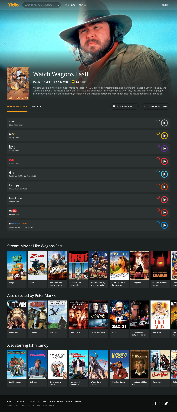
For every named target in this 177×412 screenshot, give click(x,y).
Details (36, 106)
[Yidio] (13, 5)
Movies (82, 5)
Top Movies (34, 401)
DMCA (51, 405)
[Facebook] (156, 403)
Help (44, 401)
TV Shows (70, 5)
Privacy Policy (28, 405)
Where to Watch (17, 106)
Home (9, 401)
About (69, 401)
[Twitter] (166, 403)
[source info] (158, 120)
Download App (56, 401)
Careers (78, 401)
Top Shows (21, 401)
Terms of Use (41, 405)
